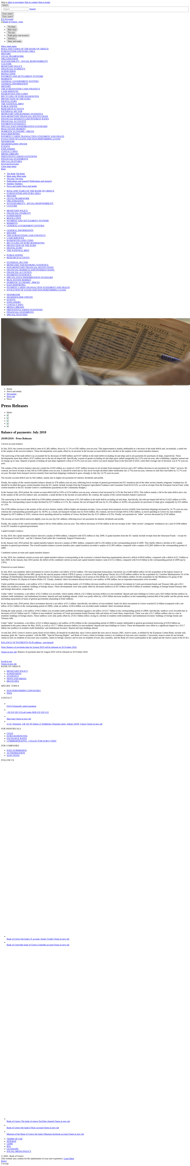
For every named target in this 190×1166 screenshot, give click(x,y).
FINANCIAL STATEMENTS (14, 159)
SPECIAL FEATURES (11, 161)
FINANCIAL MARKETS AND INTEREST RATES (25, 119)
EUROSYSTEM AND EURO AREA (18, 51)
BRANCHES (13, 681)
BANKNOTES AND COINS (14, 94)
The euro (11, 178)
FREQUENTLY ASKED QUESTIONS (19, 156)
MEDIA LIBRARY (10, 154)
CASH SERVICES (9, 91)
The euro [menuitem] (11, 33)
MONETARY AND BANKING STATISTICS (22, 114)
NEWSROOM (7, 141)
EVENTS (5, 146)
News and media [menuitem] (14, 41)
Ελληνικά (10, 164)
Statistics (10, 183)
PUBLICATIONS (9, 106)
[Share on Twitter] (8, 415)
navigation (16, 2)
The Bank (11, 173)
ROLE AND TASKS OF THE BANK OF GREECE (25, 49)
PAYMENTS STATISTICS (13, 124)
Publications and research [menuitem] (18, 35)
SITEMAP (11, 1141)
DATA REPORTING (10, 134)
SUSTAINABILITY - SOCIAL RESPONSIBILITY (24, 61)
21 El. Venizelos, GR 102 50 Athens (54, 724)
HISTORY (6, 54)
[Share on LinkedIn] (8, 418)
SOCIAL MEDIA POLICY (19, 1151)
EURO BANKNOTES (17, 736)
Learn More (69, 1158)
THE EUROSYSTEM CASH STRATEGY (20, 89)
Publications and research (18, 181)
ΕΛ (7, 19)
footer (44, 2)
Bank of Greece (38, 939)
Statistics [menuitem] (11, 38)
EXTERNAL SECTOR (11, 111)
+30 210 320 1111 (28, 712)
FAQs (21, 706)
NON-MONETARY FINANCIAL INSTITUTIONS (24, 116)
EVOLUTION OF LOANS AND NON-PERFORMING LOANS (31, 139)
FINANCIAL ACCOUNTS (13, 121)
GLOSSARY (13, 1149)
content (31, 2)
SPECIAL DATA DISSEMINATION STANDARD (24, 126)
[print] (8, 426)
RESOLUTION (8, 74)
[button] (33, 9)
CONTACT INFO (9, 151)
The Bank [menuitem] (12, 27)
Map (19, 719)
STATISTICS (13, 676)
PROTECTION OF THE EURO (16, 99)
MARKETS (6, 79)
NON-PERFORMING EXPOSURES (24, 690)
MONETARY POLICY (11, 66)
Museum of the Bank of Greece (45, 1134)
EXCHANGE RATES (17, 738)
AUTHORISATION (16, 753)
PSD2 (9, 693)
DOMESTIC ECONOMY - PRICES (17, 131)
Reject (4, 1161)
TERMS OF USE (15, 1139)
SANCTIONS (13, 755)
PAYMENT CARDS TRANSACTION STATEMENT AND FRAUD (32, 136)
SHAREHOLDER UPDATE (14, 144)
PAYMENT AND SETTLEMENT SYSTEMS (22, 76)
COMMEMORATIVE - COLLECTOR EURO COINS (31, 741)
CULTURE (6, 64)
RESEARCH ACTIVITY (12, 109)
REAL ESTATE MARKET (13, 129)
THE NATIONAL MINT (12, 104)
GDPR (10, 1144)
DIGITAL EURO (9, 101)
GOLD (10, 733)
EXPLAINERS (8, 149)
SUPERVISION (8, 71)
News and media (14, 186)
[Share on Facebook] (8, 421)
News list (11, 396)
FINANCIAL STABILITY (13, 69)
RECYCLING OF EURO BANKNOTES (20, 96)
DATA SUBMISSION (17, 750)
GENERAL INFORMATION (14, 84)
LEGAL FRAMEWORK (12, 56)
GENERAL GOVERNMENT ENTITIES (20, 81)
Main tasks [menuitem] (12, 30)
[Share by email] (8, 423)
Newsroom (11, 394)
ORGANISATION (9, 59)
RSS (9, 1146)
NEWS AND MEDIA (16, 678)
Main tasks (11, 176)
